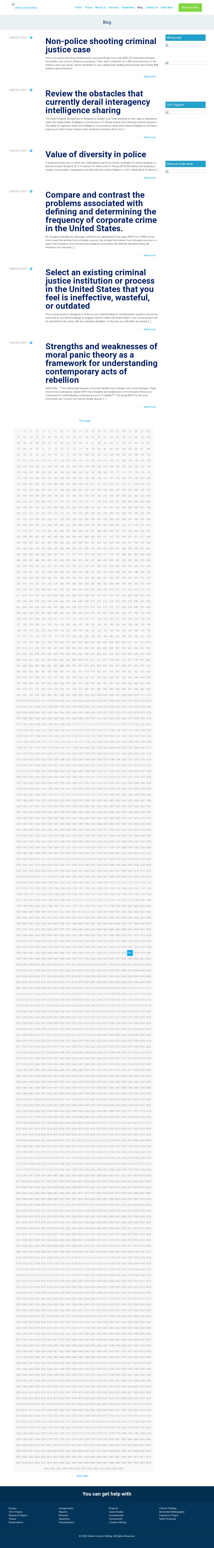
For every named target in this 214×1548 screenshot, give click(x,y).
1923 (68, 941)
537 (68, 571)
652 (99, 601)
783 (93, 636)
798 (49, 642)
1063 (55, 712)
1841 (105, 917)
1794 (86, 906)
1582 (136, 847)
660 (148, 601)
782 (87, 636)
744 (124, 624)
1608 (24, 859)
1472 (136, 818)
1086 (62, 718)
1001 (80, 695)
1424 (111, 806)
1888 (123, 929)
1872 (24, 929)
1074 (123, 712)
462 (148, 548)
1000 (74, 695)
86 (136, 448)
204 (49, 484)
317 (68, 513)
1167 (18, 741)
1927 (92, 941)
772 (25, 636)
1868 (136, 923)
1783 (18, 906)
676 (111, 607)
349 (130, 519)
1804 (148, 906)
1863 (105, 923)
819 (43, 648)
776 (49, 636)
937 (93, 677)
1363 (142, 788)
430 (87, 542)
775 (43, 636)
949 (31, 683)
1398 (86, 800)
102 (99, 454)
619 (31, 595)
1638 (74, 865)
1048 (99, 706)
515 (68, 566)
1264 (74, 765)
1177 (80, 741)
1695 (18, 882)
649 (80, 601)
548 (136, 571)
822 (62, 648)
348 (124, 519)
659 (142, 601)
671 (80, 607)
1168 (24, 741)
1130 (62, 730)
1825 (142, 911)
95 (55, 454)
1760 (148, 894)
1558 (123, 841)
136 (37, 466)
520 (99, 566)
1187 (142, 741)
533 (43, 571)
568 (124, 577)
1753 (105, 894)
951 (43, 683)
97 (68, 454)
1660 (74, 870)
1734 (123, 888)
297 (80, 507)
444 (37, 548)
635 (130, 595)
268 (37, 501)
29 (55, 437)
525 (130, 566)
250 (62, 495)
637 (142, 595)
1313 (105, 777)
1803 (142, 906)
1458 (49, 818)
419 (19, 542)
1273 (130, 765)
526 (136, 566)
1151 (55, 736)
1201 (92, 747)
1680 (62, 876)
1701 (55, 882)
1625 (130, 859)
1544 (37, 841)
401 (43, 536)
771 (19, 636)
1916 (24, 941)
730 (37, 624)
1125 (31, 730)
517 (80, 566)
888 (62, 665)
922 (136, 671)
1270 (111, 765)
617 (19, 595)
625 (68, 595)
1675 (31, 876)
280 (111, 501)
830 (111, 648)
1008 (123, 695)
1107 (55, 724)
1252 (136, 759)
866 (62, 659)
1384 (136, 794)
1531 (92, 835)
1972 (99, 952)
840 (37, 654)
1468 (111, 818)
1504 (62, 829)
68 (24, 448)
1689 (117, 876)
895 (105, 665)
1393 (55, 800)
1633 (43, 865)
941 (118, 677)
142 (74, 466)
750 (25, 630)
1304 (49, 777)
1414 (49, 806)
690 (62, 613)
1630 (24, 865)
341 (80, 519)
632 (111, 595)
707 (31, 618)
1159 (105, 736)
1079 (18, 718)
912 (74, 671)
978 (74, 689)
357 (43, 525)
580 (62, 583)
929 (43, 677)
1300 (24, 777)
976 (62, 689)
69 (31, 448)
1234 (24, 759)
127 (118, 460)
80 (99, 448)
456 (111, 548)
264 (148, 495)
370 (124, 525)
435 (118, 542)
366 (99, 525)
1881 (80, 929)
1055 (142, 706)
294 (62, 507)
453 (93, 548)
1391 (43, 800)
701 (130, 613)
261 (130, 495)
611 (118, 589)
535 (56, 571)
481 (130, 554)
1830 (37, 917)
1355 (92, 788)
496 (87, 560)
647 (68, 601)
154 (148, 466)
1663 (92, 870)
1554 (99, 841)
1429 (142, 806)
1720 (37, 888)
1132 (74, 730)
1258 (37, 765)
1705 (80, 882)
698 (111, 613)
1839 (92, 917)
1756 (123, 894)
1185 (130, 741)
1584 (148, 847)
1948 (86, 947)
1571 (68, 847)
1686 (99, 876)
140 (62, 466)
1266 (86, 765)
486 (25, 560)
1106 (49, 724)
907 (43, 671)
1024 (86, 700)
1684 (86, 876)
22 (148, 431)
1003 (92, 695)
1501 (43, 829)
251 (68, 495)
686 (37, 613)
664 (37, 607)
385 (80, 530)
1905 (92, 935)
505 (142, 560)
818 (37, 648)
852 (111, 654)
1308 (74, 777)
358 (49, 525)
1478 (37, 823)
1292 (111, 771)
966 (136, 683)
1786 (37, 906)
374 (148, 525)
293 (56, 507)
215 (118, 484)
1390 (37, 800)
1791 (68, 906)
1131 (68, 730)
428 (74, 542)
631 (105, 595)
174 (136, 472)
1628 (148, 859)
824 (74, 648)
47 (31, 443)
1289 (92, 771)
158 (37, 472)
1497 (18, 829)
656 (124, 601)
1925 (80, 941)
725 (142, 618)
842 (49, 654)
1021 (68, 700)
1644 (111, 865)
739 (93, 624)
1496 (148, 823)
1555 (105, 841)
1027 (105, 700)
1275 (142, 765)
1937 (18, 947)
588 (111, 583)
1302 (37, 777)
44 (148, 437)
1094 (111, 718)
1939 (31, 947)
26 (37, 437)
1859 (80, 923)
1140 (123, 730)
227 (56, 489)
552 (25, 577)
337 (56, 519)
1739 (18, 894)
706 (25, 618)
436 (124, 542)
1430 (148, 806)
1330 (74, 782)
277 (93, 501)
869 (80, 659)
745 (130, 624)
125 (105, 460)
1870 (148, 923)
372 (136, 525)
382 (62, 530)
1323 (31, 782)
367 (105, 525)
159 (43, 472)
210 (87, 484)
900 (136, 665)
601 (56, 589)
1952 (111, 947)
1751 (92, 894)
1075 (130, 712)
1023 (80, 700)
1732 (111, 888)
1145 (18, 736)
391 (118, 530)
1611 (43, 859)
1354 (86, 788)
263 (142, 495)
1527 (68, 835)
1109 (68, 724)
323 (105, 513)
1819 (105, 911)
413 (118, 536)
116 (49, 460)
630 (99, 595)
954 (62, 683)
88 (148, 448)
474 (87, 554)
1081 (31, 718)
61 (117, 443)
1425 (117, 806)
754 (49, 630)
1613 (55, 859)
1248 (111, 759)
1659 (68, 870)
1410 (24, 806)
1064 (62, 712)
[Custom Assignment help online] (24, 7)
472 (74, 554)
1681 (68, 876)
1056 (148, 706)
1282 (49, 771)
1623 (117, 859)
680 (136, 607)
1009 (130, 695)
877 (130, 659)
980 (87, 689)
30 (62, 437)
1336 (111, 782)
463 (19, 554)
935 (80, 677)
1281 (43, 771)
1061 (43, 712)
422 (37, 542)
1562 (148, 841)
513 (56, 566)
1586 (24, 853)
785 (105, 636)
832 (124, 648)
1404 (123, 800)
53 (68, 443)
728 (25, 624)
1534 (111, 835)
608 (99, 589)
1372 (62, 794)
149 (118, 466)
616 (148, 589)
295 (68, 507)
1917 (31, 941)
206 (62, 484)
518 (87, 566)
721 (118, 618)
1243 (80, 759)
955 (68, 683)
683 (19, 613)
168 (99, 472)
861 (31, 659)
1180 (99, 741)
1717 (18, 888)
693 (80, 613)
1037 (31, 706)
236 (111, 489)
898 (124, 665)
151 (130, 466)
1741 (31, 894)
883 (31, 665)
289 (31, 507)
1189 (18, 747)
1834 (62, 917)
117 (56, 460)
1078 (148, 712)
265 (19, 501)
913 (80, 671)
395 (142, 530)
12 (86, 431)
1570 (62, 847)
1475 (18, 823)
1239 (55, 759)
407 (80, 536)
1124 (24, 730)
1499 (31, 829)
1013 (18, 700)
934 (74, 677)
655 (118, 601)
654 (111, 601)
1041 (55, 706)
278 (99, 501)
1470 (123, 818)
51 (55, 443)
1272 (123, 765)
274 (74, 501)
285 (142, 501)
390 (111, 530)
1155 (80, 736)
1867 (130, 923)
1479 (43, 823)
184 (62, 478)
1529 (80, 835)
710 (49, 618)
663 (31, 607)
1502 (49, 829)
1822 (123, 911)
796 (37, 642)
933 (68, 677)
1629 (18, 865)
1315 (117, 777)
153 (142, 466)
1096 (123, 718)
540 (87, 571)
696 (99, 613)
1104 (37, 724)
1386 (148, 794)
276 (87, 501)
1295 (130, 771)
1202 (99, 747)
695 (93, 613)
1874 (37, 929)
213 (105, 484)
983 (105, 689)
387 (93, 530)
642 (37, 601)
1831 (43, 917)
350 (136, 519)
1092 (99, 718)
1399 (92, 800)
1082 (37, 718)
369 (118, 525)
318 (74, 513)
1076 (136, 712)
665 (43, 607)
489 (43, 560)
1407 (142, 800)
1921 (55, 941)
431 (93, 542)
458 (124, 548)
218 (136, 484)
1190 (24, 747)
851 (105, 654)
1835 (68, 917)
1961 (31, 952)
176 (148, 472)
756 (62, 630)
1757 (130, 894)
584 (87, 583)
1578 (111, 847)
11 (80, 431)
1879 (68, 929)
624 (62, 595)
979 (80, 689)
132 (148, 460)
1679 (55, 876)
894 (99, 665)
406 (74, 536)
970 (25, 689)
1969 (80, 952)
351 (142, 519)
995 (43, 695)
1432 (24, 812)
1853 (43, 923)
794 (25, 642)
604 (74, 589)
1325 (43, 782)
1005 (105, 695)
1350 (62, 788)
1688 (111, 876)
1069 (92, 712)
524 (124, 566)
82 (111, 448)
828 (99, 648)
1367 (31, 794)
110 (148, 454)
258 (111, 495)
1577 (105, 847)
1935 (142, 941)
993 (31, 695)
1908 (111, 935)
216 (124, 484)
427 (68, 542)
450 (74, 548)
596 (25, 589)
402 (49, 536)
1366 (24, 794)
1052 (123, 706)
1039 (43, 706)
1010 (136, 695)
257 (105, 495)
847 (80, 654)
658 (136, 601)
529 (19, 571)
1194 (49, 747)
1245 (92, 759)
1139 (117, 730)
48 (37, 443)
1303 (43, 777)
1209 (142, 747)
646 (62, 601)
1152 (62, 736)
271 (56, 501)
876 (124, 659)
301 (105, 507)
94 (49, 454)
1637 (68, 865)
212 (99, 484)
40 (123, 437)
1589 (43, 853)
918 (111, 671)
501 (118, 560)
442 (25, 548)
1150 (49, 736)
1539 (142, 835)
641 (31, 601)
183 (56, 478)
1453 (18, 818)
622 (49, 595)
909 (56, 671)
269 (43, 501)
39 (117, 437)
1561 (142, 841)
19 (130, 431)
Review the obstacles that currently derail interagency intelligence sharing (97, 102)
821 (56, 648)
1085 (55, 718)
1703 (68, 882)
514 (62, 566)
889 (68, 665)
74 (62, 448)
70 (37, 448)
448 (62, 548)
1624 (123, 859)
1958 (148, 947)
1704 (74, 882)
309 (19, 513)
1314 (111, 777)
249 (56, 495)
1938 (24, 947)
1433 (31, 812)
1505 (68, 829)
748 (148, 624)
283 (130, 501)
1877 (55, 929)
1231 (142, 753)
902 (148, 665)
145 (93, 466)
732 (49, 624)
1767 (55, 900)
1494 (136, 823)
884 (37, 665)
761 (93, 630)
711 (56, 618)
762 (99, 630)
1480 (49, 823)
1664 (99, 870)
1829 (31, 917)
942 (124, 677)
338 (62, 519)
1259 (43, 765)
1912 (136, 935)
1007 (117, 695)
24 (24, 437)
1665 (105, 870)
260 (124, 495)
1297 (142, 771)
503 (130, 560)
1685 (92, 876)
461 (142, 548)
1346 (37, 788)
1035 (18, 706)
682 (148, 607)
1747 (68, 894)
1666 (111, 870)
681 (142, 607)
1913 (142, 935)
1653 (31, 870)
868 (74, 659)
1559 (130, 841)
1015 (31, 700)
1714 (136, 882)
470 (62, 554)
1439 (68, 812)
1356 (99, 788)
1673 (18, 876)
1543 (31, 841)
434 (111, 542)
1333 (92, 782)
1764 (37, 900)
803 (80, 642)
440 (148, 542)
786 (111, 636)
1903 (80, 935)
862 (37, 659)
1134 (86, 730)
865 (56, 659)
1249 (117, 759)
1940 (37, 947)
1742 (37, 894)
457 (118, 548)
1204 (111, 747)
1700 (49, 882)
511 (43, 566)
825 (80, 648)
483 (142, 554)
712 (62, 618)
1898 (49, 935)
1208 (136, 747)
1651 (18, 870)
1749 (80, 894)
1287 (80, 771)
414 (124, 536)
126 (111, 460)
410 (99, 536)
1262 (62, 765)
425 (56, 542)
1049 (105, 706)
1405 (130, 800)
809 (118, 642)
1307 (68, 777)
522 (111, 566)
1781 (142, 900)
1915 (18, 941)
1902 (74, 935)
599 (43, 589)
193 (118, 478)
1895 (31, 935)
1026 (99, 700)
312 (37, 513)
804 (87, 642)
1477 (31, 823)
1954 (123, 947)
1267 (92, 765)
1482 (62, 823)
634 (124, 595)
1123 (18, 730)
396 (148, 530)
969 (19, 689)
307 (142, 507)
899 (130, 665)
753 (43, 630)
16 (111, 431)
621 (43, 595)
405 (68, 536)
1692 (136, 876)
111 (19, 460)
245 (31, 495)
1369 (43, 794)
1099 (142, 718)
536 (62, 571)
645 (56, 601)
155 (19, 472)
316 (62, 513)
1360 (123, 788)
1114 (99, 724)
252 (74, 495)
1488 (99, 823)
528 (148, 566)
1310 (86, 777)
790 (136, 636)
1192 (37, 747)
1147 (31, 736)
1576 (99, 847)
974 (49, 689)
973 (43, 689)
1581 (130, 847)
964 (124, 683)
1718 (24, 888)
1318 (136, 777)
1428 (136, 806)
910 (62, 671)
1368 (37, 794)
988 (136, 689)
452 (87, 548)
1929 (105, 941)
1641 (92, 865)
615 (142, 589)
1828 (24, 917)
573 (19, 583)
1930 (111, 941)
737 (80, 624)
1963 (43, 952)
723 (130, 618)
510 (37, 566)
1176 (74, 741)
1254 (148, 759)
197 (142, 478)
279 (105, 501)
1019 (55, 700)
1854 (49, 923)
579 (56, 583)
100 (87, 454)
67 (18, 448)
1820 (111, 911)
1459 (55, 818)
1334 (99, 782)
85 (130, 448)
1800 (123, 906)
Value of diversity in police (95, 154)
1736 (136, 888)
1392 (49, 800)
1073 (117, 712)
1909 (117, 935)
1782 (148, 900)
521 (105, 566)
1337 (117, 782)
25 (31, 437)
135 (31, 466)
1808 (37, 911)
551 (19, 577)
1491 (117, 823)
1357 (105, 788)
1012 (148, 695)
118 (62, 460)
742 (111, 624)
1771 (80, 900)
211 (93, 484)
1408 (148, 800)
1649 (142, 865)
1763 (31, 900)
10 (74, 431)
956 (74, 683)
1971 (92, 952)
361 (68, 525)
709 (43, 618)
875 (118, 659)
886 (49, 665)
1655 (43, 870)
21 (142, 431)
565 (105, 577)
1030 (123, 700)
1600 (111, 853)
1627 (142, 859)
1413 (43, 806)
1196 (62, 747)
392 (124, 530)
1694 (148, 876)
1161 (117, 736)
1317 (130, 777)
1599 (105, 853)
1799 (117, 906)
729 (31, 624)
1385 (142, 794)
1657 (55, 870)
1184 (123, 741)
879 (142, 659)
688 (49, 613)
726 (148, 618)
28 (49, 437)
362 (74, 525)
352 (148, 519)
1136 (99, 730)
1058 (24, 712)
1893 (18, 935)
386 (87, 530)
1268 (99, 765)
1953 (117, 947)
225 (43, 489)
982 (99, 689)
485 (19, 560)
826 (87, 648)
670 (74, 607)
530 (25, 571)
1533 (105, 835)
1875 (43, 929)
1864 (111, 923)
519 (93, 566)
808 (111, 642)
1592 (62, 853)
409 (93, 536)
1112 (86, 724)
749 (19, 630)
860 (25, 659)
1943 (55, 947)
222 (25, 489)
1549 (68, 841)
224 (37, 489)
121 (80, 460)
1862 (99, 923)
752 (37, 630)
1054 (136, 706)
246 (37, 495)
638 (148, 595)
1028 (111, 700)
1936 (148, 941)
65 (142, 443)
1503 (55, 829)
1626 (136, 859)
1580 (123, 847)
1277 (18, 771)
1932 (123, 941)
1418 (74, 806)
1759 (142, 894)
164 (74, 472)
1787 (43, 906)
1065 (68, 712)
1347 (43, 788)
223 (31, 489)
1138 (111, 730)
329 (142, 513)
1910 (123, 935)
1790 (62, 906)
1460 (62, 818)
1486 (86, 823)
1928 (99, 941)
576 (37, 583)
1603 (130, 853)
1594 (74, 853)
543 (105, 571)
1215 (43, 753)
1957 (142, 947)
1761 (18, 900)
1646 (123, 865)
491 (56, 560)
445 (43, 548)
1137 (105, 730)
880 (148, 659)
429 (80, 542)
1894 (24, 935)
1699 (43, 882)
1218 (62, 753)
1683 (80, 876)
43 (142, 437)
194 (124, 478)
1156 (86, 736)
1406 (136, 800)
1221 (80, 753)
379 (43, 530)
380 (49, 530)
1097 (130, 718)
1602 (123, 853)
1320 (148, 777)
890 (74, 665)
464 (25, 554)
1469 (117, 818)
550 (148, 571)
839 (31, 654)
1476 (24, 823)
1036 (24, 706)
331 (19, 519)
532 (37, 571)
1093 (105, 718)
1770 (74, 900)
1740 (24, 894)
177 (19, 478)
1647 (130, 865)
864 (49, 659)
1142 (136, 730)
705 (19, 618)
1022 (74, 700)
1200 (86, 747)
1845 (130, 917)
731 (43, 624)
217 (130, 484)
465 (31, 554)
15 (105, 431)
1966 (62, 952)
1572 (74, 847)
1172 (49, 741)
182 (49, 478)
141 (68, 466)
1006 (111, 695)
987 (130, 689)
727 (19, 624)
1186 (136, 741)
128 (124, 460)
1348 (49, 788)
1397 (80, 800)
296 (74, 507)
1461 (68, 818)
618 (25, 595)
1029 (117, 700)
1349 (55, 788)
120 (74, 460)
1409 (18, 806)
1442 (86, 812)
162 (62, 472)
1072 (111, 712)
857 (142, 654)
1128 (49, 730)
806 (99, 642)
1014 (24, 700)
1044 (74, 706)
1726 (74, 888)
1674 (24, 876)
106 (124, 454)
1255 (18, 765)
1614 (62, 859)
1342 (148, 782)
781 (80, 636)
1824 (136, 911)
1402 (111, 800)
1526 (62, 835)
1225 (105, 753)
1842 (111, 917)
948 (25, 683)
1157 (92, 736)
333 (31, 519)
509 (31, 566)
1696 (24, 882)
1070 (99, 712)
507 (19, 566)
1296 (136, 771)
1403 (117, 800)
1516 (136, 829)
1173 (55, 741)
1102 (24, 724)
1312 (99, 777)
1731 (105, 888)
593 (142, 583)
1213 (31, 753)
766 (124, 630)
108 (136, 454)
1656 (49, 870)
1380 (111, 794)
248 (49, 495)
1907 (105, 935)
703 (142, 613)
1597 (92, 853)
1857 (68, 923)
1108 (62, 724)
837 (19, 654)
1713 (130, 882)
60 (111, 443)
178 (25, 478)
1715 (142, 882)
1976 (123, 952)
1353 (80, 788)
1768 (62, 900)
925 (19, 677)
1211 (18, 753)
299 (93, 507)
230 (74, 489)
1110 (74, 724)
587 (105, 583)
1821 (117, 911)
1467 (105, 818)
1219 (68, 753)
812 (136, 642)
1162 (123, 736)
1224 (99, 753)
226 (49, 489)
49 (43, 443)
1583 (142, 847)
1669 (130, 870)
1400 (99, 800)
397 (19, 536)
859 (19, 659)
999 (68, 695)
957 (80, 683)
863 (43, 659)
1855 (55, 923)
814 (148, 642)
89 (18, 454)
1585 (18, 853)
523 (118, 566)
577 (43, 583)
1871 (18, 929)
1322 (24, 782)
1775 (105, 900)
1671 (142, 870)
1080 (24, 718)
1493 (130, 823)
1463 (80, 818)
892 (87, 665)
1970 (86, 952)
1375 (80, 794)
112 (25, 460)
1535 (117, 835)
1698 (37, 882)
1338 (123, 782)
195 (130, 478)
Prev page (84, 420)
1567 (43, 847)
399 (31, 536)
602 (62, 589)
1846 (136, 917)
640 (25, 601)
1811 (55, 911)
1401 (105, 800)
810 (124, 642)
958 (87, 683)
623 (56, 595)
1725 (68, 888)
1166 (148, 736)
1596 (86, 853)
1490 (111, 823)
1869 (142, 923)
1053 (130, 706)
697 (105, 613)
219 (142, 484)
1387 (18, 800)
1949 (92, 947)
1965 (55, 952)
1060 (37, 712)
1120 (136, 724)
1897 (43, 935)
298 (87, 507)
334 (37, 519)
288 (25, 507)
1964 (49, 952)
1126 (37, 730)
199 (19, 484)
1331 (80, 782)
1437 (55, 812)
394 (136, 530)
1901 (68, 935)
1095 (117, 718)
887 (56, 665)
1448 (123, 812)
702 (136, 613)
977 (68, 689)
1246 (99, 759)
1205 (117, 747)
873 (105, 659)
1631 (31, 865)
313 (43, 513)
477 (105, 554)
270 (49, 501)
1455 (31, 818)
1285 (68, 771)
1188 (148, 741)
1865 (117, 923)
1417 (68, 806)
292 (49, 507)
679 (130, 607)
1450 (136, 812)
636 (136, 595)
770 (148, 630)
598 (37, 589)
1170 (37, 741)
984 (111, 689)
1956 (136, 947)
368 (111, 525)
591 (130, 583)
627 (80, 595)
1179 (92, 741)
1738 (148, 888)
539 (80, 571)
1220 (74, 753)
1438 (62, 812)
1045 (80, 706)
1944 (62, 947)
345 (105, 519)
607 (93, 589)
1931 (117, 941)
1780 (136, 900)
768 (136, 630)
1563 (18, 847)
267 (31, 501)
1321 (18, 782)
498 (99, 560)
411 (105, 536)
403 (56, 536)
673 (93, 607)
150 (124, 466)
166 (87, 472)
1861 (92, 923)
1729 (92, 888)
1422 (99, 806)
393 (130, 530)
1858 (74, 923)
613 (130, 589)
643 (43, 601)
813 (142, 642)
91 (31, 454)
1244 (86, 759)
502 (124, 560)
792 (148, 636)
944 (136, 677)
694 (87, 613)
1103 (31, 724)
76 (74, 448)
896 (111, 665)
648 (74, 601)
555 (43, 577)
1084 (49, 718)
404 (62, 536)
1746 (62, 894)
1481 (55, 823)
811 (130, 642)
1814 (74, 911)
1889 (130, 929)
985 (118, 689)
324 (111, 513)
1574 (86, 847)
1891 (142, 929)
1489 (105, 823)
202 (37, 484)
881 (19, 665)
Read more (150, 76)
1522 (37, 835)
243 (19, 495)
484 (148, 554)
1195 (55, 747)
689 (56, 613)
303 (118, 507)
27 (43, 437)
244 (25, 495)
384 (74, 530)
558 (62, 577)
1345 (31, 788)
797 (43, 642)
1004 (99, 695)
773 (31, 636)
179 (31, 478)
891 (80, 665)
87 (142, 448)
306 (136, 507)
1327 (55, 782)
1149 (43, 736)
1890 (136, 929)
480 (124, 554)
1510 (99, 829)
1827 (18, 917)
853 (118, 654)
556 (49, 577)
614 (136, 589)
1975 (117, 952)
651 (93, 601)
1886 (111, 929)
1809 (43, 911)
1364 (148, 788)
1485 (80, 823)
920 (124, 671)
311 (31, 513)
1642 (99, 865)
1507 (80, 829)
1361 (130, 788)
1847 (142, 917)
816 (25, 648)
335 (43, 519)
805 (93, 642)
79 (92, 448)
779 (68, 636)
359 (56, 525)
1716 (148, 882)
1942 (49, 947)
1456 (37, 818)
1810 (49, 911)
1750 (86, 894)
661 (19, 607)
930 (49, 677)
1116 (111, 724)
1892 (148, 929)
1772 (86, 900)
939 (105, 677)
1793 (80, 906)
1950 (99, 947)
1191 (31, 747)
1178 (86, 741)
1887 (117, 929)
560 (74, 577)
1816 (86, 911)
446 (49, 548)
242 (148, 489)
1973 (105, 952)
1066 (74, 712)
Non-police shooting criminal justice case (100, 45)
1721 (43, 888)
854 (124, 654)
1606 (148, 853)
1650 (148, 865)
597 (31, 589)
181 (43, 478)
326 (124, 513)
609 (105, 589)
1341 (142, 782)
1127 (43, 730)
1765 (43, 900)
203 (43, 484)
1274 (136, 765)
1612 (49, 859)
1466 (99, 818)
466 (37, 554)
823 (68, 648)
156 (25, 472)
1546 (49, 841)
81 (105, 448)
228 (62, 489)
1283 (55, 771)
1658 (62, 870)
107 (130, 454)
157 (31, 472)
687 (43, 613)
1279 (31, 771)
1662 (86, 870)
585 (93, 583)
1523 (43, 835)
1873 (31, 929)
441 (19, 548)
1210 (148, 747)
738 (87, 624)
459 (130, 548)
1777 (117, 900)
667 (56, 607)
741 (105, 624)
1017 (43, 700)
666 (49, 607)
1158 (99, 736)
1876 (49, 929)
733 (56, 624)
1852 (37, 923)
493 (68, 560)
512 (49, 566)
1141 (130, 730)
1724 (62, 888)
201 (31, 484)
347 (118, 519)
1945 (68, 947)
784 (99, 636)
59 (105, 443)
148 (111, 466)
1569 (55, 847)
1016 (37, 700)
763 (105, 630)
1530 (86, 835)
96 (62, 454)
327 (130, 513)
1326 (49, 782)
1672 (148, 870)
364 (87, 525)
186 (74, 478)
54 (74, 443)
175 (142, 472)
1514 (123, 829)
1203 (105, 747)
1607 (18, 859)
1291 (105, 771)
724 (136, 618)
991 (19, 695)
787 (118, 636)
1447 (117, 812)
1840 (99, 917)
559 (68, 577)
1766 (49, 900)
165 (80, 472)
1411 (31, 806)
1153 (68, 736)
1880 (74, 929)
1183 (117, 741)
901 (142, 665)
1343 (18, 788)
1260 (49, 765)
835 (142, 648)
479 (118, 554)
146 (99, 466)
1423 (105, 806)
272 (62, 501)
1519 (18, 835)
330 (148, 513)
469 (56, 554)
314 (49, 513)
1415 (55, 806)
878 (136, 659)
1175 (68, 741)
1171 (43, 741)
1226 (111, 753)
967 (142, 683)
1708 (99, 882)
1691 (130, 876)
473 (80, 554)
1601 (117, 853)
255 (93, 495)
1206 (123, 747)
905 (31, 671)
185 (68, 478)
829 (105, 648)
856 (136, 654)
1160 (111, 736)
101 (93, 454)
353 (19, 525)
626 (74, 595)
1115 (105, 724)
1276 (148, 765)
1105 (43, 724)
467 (43, 554)
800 (62, 642)
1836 (74, 917)
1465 (92, 818)
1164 (136, 736)
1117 (117, 724)
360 (62, 525)
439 (142, 542)
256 (99, 495)
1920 (49, 941)
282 (124, 501)
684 (25, 613)
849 (93, 654)
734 (62, 624)
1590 (49, 853)
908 (49, 671)
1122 (148, 724)
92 (37, 454)
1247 (105, 759)
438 (136, 542)
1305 (55, 777)
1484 (74, 823)
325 (118, 513)
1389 (31, 800)
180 (37, 478)
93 (43, 454)
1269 (105, 765)
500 (111, 560)
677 (118, 607)
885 (43, 665)
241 (142, 489)
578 (49, 583)
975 (56, 689)
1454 (24, 818)
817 (31, 648)
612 (124, 589)
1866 (123, 923)
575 (31, 583)
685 (31, 613)
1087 (68, 718)
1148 (37, 736)
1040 (49, 706)
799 (56, 642)
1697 (31, 882)
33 (80, 437)
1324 (37, 782)
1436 (49, 812)
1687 (105, 876)
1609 (31, 859)
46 (24, 443)
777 (56, 636)
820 (49, 648)
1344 (24, 788)
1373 (68, 794)
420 (25, 542)
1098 (136, 718)
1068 (86, 712)
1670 (136, 870)
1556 (111, 841)
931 (56, 677)
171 (118, 472)
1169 (31, 741)
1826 (148, 911)
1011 (142, 695)
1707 (92, 882)
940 (111, 677)
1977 (130, 952)
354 (25, 525)
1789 (55, 906)
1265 (80, 765)
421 (31, 542)
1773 (92, 900)
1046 (86, 706)
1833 (55, 917)
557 (56, 577)
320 (87, 513)
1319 (142, 777)
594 (148, 583)
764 (111, 630)
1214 (37, 753)
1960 (24, 952)
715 (80, 618)
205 (56, 484)
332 (25, 519)
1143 (142, 730)
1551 (80, 841)
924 (148, 671)
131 (142, 460)
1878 (62, 929)
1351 (68, 788)
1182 (111, 741)
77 (80, 448)
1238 (49, 759)
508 (25, 566)
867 (68, 659)
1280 (37, 771)
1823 (130, 911)
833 (130, 648)
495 (80, 560)
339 (68, 519)
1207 (130, 747)
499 (105, 560)
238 (124, 489)
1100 (148, 718)
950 (37, 683)
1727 (80, 888)
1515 (130, 829)
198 (148, 478)
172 (124, 472)
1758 (136, 894)
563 (93, 577)
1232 (148, 753)
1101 (18, 724)
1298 (148, 771)
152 (136, 466)
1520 (24, 835)
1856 (62, 923)
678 (124, 607)
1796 (99, 906)
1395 (68, 800)
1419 (80, 806)
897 (118, 665)
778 (62, 636)
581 (68, 583)
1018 (49, 700)
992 (25, 695)
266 (25, 501)
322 (99, 513)
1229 (130, 753)
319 (80, 513)
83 (117, 448)
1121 (142, 724)
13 (92, 431)
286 (148, 501)
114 (37, 460)
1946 (74, 947)
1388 (24, 800)
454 (99, 548)
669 (68, 607)
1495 (142, 823)
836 (148, 648)
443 (31, 548)
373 (142, 525)
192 (111, 478)
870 (87, 659)
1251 (130, 759)
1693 (142, 876)
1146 (24, 736)
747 (142, 624)
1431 (18, 812)
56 (86, 443)
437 (130, 542)
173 (130, 472)
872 (99, 659)
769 (142, 630)
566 (111, 577)
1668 (123, 870)
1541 (18, 841)
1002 (86, 695)
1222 (86, 753)
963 (118, 683)
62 (123, 443)
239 (130, 489)
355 (31, 525)
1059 (31, 712)
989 (142, 689)
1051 (117, 706)
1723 (55, 888)
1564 (24, 847)
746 (136, 624)
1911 (130, 935)
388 (99, 530)
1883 (92, 929)
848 (87, 654)
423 (43, 542)
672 (87, 607)
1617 (80, 859)
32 (74, 437)
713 (68, 618)
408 (87, 536)
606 (87, 589)
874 (111, 659)
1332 (86, 782)
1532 (99, 835)
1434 (37, 812)
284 (136, 501)
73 (55, 448)
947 (19, 683)
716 (87, 618)
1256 (24, 765)
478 (111, 554)
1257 (31, 765)
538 (74, 571)
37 (105, 437)
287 (19, 507)
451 (80, 548)
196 (136, 478)
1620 (99, 859)
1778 (123, 900)
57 (92, 443)
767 (130, 630)
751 (31, 630)
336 (49, 519)
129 (130, 460)
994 (37, 695)
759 (80, 630)
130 (136, 460)
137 (43, 466)
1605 (142, 853)
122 (87, 460)
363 (80, 525)
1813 (68, 911)
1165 (142, 736)
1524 (49, 835)
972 (37, 689)
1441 (80, 812)
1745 (55, 894)
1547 (55, 841)
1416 (62, 806)
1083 (43, 718)
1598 (99, 853)
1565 (31, 847)
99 (80, 454)
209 (80, 484)
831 (118, 648)
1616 (74, 859)
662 (25, 607)
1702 (62, 882)
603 (68, 589)
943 (130, 677)
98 (74, 454)
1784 (24, 906)
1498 (24, 829)
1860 (86, 923)
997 (56, 695)
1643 (105, 865)
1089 (80, 718)
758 (74, 630)
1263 (68, 765)
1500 (37, 829)
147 (105, 466)
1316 (123, 777)
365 (93, 525)
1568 (49, 847)
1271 (117, 765)
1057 (18, 712)
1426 (123, 806)
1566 (37, 847)
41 (130, 437)
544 (111, 571)
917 (105, 671)
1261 (55, 765)
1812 (62, 911)
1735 (130, 888)
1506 (74, 829)
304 (124, 507)
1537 (130, 835)
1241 (68, 759)
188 (87, 478)
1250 (123, 759)
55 (80, 443)
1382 (123, 794)
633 (118, 595)
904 (25, 671)
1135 (92, 730)
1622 (111, 859)
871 (93, 659)
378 (37, 530)
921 (130, 671)
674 (99, 607)
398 (25, 536)
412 (111, 536)
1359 (117, 788)
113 (31, 460)
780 (74, 636)
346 (111, 519)
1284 (62, 771)
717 (93, 618)
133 (19, 466)
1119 (130, 724)
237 (118, 489)
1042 (62, 706)
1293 (117, 771)
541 (93, 571)
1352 (74, 788)
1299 (18, 777)
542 (99, 571)
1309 (80, 777)
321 (93, 513)
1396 (74, 800)
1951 (105, 947)
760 (87, 630)
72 (49, 448)
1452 (148, 812)
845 (68, 654)
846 (74, 654)
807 (105, 642)
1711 (117, 882)
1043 (68, 706)
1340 (136, 782)
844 (62, 654)
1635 (55, 865)
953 (56, 683)
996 (49, 695)
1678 (49, 876)
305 (130, 507)
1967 (68, 952)
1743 (43, 894)
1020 (62, 700)
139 (56, 466)
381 (56, 530)
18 (123, 431)
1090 (86, 718)
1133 (80, 730)
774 (37, 636)
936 (87, 677)
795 (31, 642)
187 (80, 478)
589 (118, 583)
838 (25, 654)
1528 (74, 835)
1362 (136, 788)
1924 (74, 941)
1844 (123, 917)
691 (68, 613)
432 (99, 542)
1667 (117, 870)
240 (136, 489)
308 (148, 507)
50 (49, 443)
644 (49, 601)
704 (148, 613)
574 (25, 583)
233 (93, 489)
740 (99, 624)
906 (37, 671)
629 (93, 595)
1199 (80, 747)
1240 (62, 759)
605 (80, 589)
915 (93, 671)
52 (62, 443)
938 (99, 677)
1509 (92, 829)
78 (86, 448)
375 (19, 530)
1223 (92, 753)
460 (136, 548)
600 (49, 589)
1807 (31, 911)
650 (87, 601)
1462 (74, 818)
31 (68, 437)
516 (74, 566)
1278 (24, 771)
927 (31, 677)
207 (68, 484)
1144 (148, 730)
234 (99, 489)
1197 (68, 747)
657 (130, 601)
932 (62, 677)
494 (74, 560)
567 (118, 577)
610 (111, 589)
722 (124, 618)
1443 (92, 812)
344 (99, 519)
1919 (43, 941)
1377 (92, 794)
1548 (62, 841)
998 (62, 695)
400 (37, 536)
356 (37, 525)
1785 (31, 906)
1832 (49, 917)
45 (18, 443)
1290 (99, 771)
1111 (80, 724)
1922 (62, 941)
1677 (43, 876)
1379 (105, 794)
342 (87, 519)
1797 (105, 906)
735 (68, 624)
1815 (80, 911)
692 (74, 613)
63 (130, 443)
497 (93, 560)
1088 (74, 718)
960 (99, 683)
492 (62, 560)
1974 (111, 952)
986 (124, 689)
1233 (18, 759)
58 (99, 443)
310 (25, 513)
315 (56, 513)
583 (80, 583)
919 (118, 671)
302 (111, 507)
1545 (43, 841)
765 (118, 630)
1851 (31, 923)
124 (99, 460)
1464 (86, 818)
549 (142, 571)
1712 (123, 882)
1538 (136, 835)
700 (124, 613)
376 (25, 530)
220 (148, 484)
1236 (37, 759)
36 (99, 437)
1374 (74, 794)
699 (118, 613)
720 (111, 618)
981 (93, 689)
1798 (111, 906)
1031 (130, 700)
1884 (99, 929)
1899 (55, 935)
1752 (99, 894)
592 (136, 583)
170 (111, 472)
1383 (130, 794)
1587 (31, 853)
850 (99, 654)
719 (105, 618)
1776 (111, 900)
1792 (74, 906)
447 (56, 548)
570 (136, 577)
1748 (74, 894)
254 (87, 495)
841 (43, 654)
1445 (105, 812)
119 (68, 460)
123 (93, 460)
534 (49, 571)
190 (99, 478)
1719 (31, 888)
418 (148, 536)
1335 (105, 782)
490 (49, 560)
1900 (62, 935)
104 (111, 454)
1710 (111, 882)
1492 (123, 823)
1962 (37, 952)
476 (99, 554)
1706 (86, 882)
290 (37, 507)
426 (62, 542)
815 (19, 648)
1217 (55, 753)
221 (19, 489)
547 (130, 571)
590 (124, 583)
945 (142, 677)
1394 (62, 800)
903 (19, 671)
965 (130, 683)
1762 (24, 900)
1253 (142, 759)
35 (92, 437)
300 (99, 507)
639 (19, 601)
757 (68, 630)
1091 (92, 718)
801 (68, 642)
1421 (92, 806)
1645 (117, 865)
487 (31, 560)
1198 (74, 747)
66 (148, 443)
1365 (18, 794)
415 (130, 536)
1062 (49, 712)
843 (56, 654)
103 (105, 454)
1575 (92, 847)
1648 (136, 865)
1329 (68, 782)
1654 (37, 870)
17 (117, 431)
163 (68, 472)
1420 (86, 806)
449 (68, 548)
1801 (130, 906)
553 (31, 577)
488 (37, 560)
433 (105, 542)
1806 (24, 911)
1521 (31, 835)
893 (93, 665)
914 (87, 671)
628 (87, 595)
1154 (74, 736)
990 (148, 689)
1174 (62, 741)
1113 (92, 724)
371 (130, 525)
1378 (99, 794)
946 (148, 677)
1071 (105, 712)
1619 (92, 859)
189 (93, 478)
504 (136, 560)
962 (111, 683)
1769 (68, 900)
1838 (86, 917)
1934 (136, 941)
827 (93, 648)
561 (80, 577)
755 (56, 630)
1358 (111, 788)
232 (87, 489)
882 (25, 665)
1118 (123, 724)
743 (118, 624)
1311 (92, 777)
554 (37, 577)
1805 (18, 911)
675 (105, 607)
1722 (49, 888)
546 (124, 571)
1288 (86, 771)
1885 (105, 929)
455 (105, 548)
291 (43, 507)
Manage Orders (190, 7)
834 (136, 648)
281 (118, 501)
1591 (55, 853)
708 (37, 618)
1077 (142, 712)
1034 (148, 700)
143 (80, 466)
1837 (80, 917)
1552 (86, 841)
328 (136, 513)
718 (99, 618)
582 (74, 583)
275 (80, 501)
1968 (74, 952)
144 (87, 466)
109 (142, 454)
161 (56, 472)
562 (87, 577)
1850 (24, 923)
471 (68, 554)
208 (74, 484)
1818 (99, 911)
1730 (99, 888)
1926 (86, 941)
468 (49, 554)
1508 (86, 829)
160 (49, 472)
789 (130, 636)
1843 (117, 917)
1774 (99, 900)
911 (68, 671)
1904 (86, 935)
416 (136, 536)
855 (130, 654)
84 (123, 448)
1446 (111, 812)
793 (19, 642)
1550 (74, 841)
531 (31, 571)
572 (148, 577)
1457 (43, 818)
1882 (86, 929)
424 (49, 542)
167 (93, 472)
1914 (148, 935)
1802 (136, 906)
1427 (130, 806)
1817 (92, 911)
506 (148, 560)
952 (49, 683)
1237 (43, 759)
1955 (130, 947)
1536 (123, 835)
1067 (80, 712)
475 (93, 554)
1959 (18, 952)
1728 (86, 888)
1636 (62, 865)
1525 (55, 835)
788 (124, 636)
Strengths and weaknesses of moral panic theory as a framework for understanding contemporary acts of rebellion (101, 363)
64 (136, 443)
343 (93, 519)
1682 (74, 876)
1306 (62, 777)
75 (68, 448)
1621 (105, 859)
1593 (68, 853)
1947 (80, 947)
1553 (92, 841)
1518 (148, 829)
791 (142, 636)
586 (99, 583)
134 (25, 466)
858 (148, 654)
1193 (43, 747)
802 (74, 642)
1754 (111, 894)
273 (68, 501)
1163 (130, 736)
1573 (80, 847)
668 (62, 607)
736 (74, 624)
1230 (136, 753)
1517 (142, 829)
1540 (148, 835)
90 (24, 454)
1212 (24, 753)
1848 (148, 917)
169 (105, 472)
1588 (37, 853)
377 (31, 530)
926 (25, 677)
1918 (37, 941)
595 (19, 589)
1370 (49, 794)
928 (37, 677)
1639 (80, 865)
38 (111, 437)
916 (99, 671)
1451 (142, 812)
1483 (68, 823)
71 (43, 448)
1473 (142, 818)
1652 (24, 870)
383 (68, 530)
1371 (55, 794)
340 (74, 519)
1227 (117, 753)
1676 (37, 876)
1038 (37, 706)
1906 (99, 935)
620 (37, 595)
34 (86, 437)
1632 (37, 865)
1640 (86, 865)
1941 (43, 947)
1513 (117, 829)
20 (136, 431)
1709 (105, 882)
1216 (49, 753)
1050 (111, 706)
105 (118, 454)
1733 (117, 888)
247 (43, 495)
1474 (148, 818)
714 (74, 618)
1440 (74, 812)
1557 (117, 841)
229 (68, 489)
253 (80, 495)
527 (142, 566)
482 (136, 554)
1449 (130, 812)
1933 (130, 941)
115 (43, 460)
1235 (31, 759)
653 (105, 601)
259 (118, 495)
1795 (92, 906)
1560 (136, 841)
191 (105, 478)
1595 (80, 853)
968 (148, 683)
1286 (74, 771)
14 (99, 431)
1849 (18, 923)
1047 (92, 706)
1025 (92, 700)
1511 (105, 829)
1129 (55, 730)
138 (49, 466)
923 (142, 671)
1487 (92, 823)
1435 (43, 812)
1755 (117, 894)
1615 (68, 859)
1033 (142, 700)
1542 (24, 841)
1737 (142, 888)
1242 (74, 759)
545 (118, 571)
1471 (130, 818)
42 (136, 437)
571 (142, 577)
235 (105, 489)
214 (111, 484)
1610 (37, 859)
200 (25, 484)
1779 (130, 900)
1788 (49, 906)
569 (130, 577)
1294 (123, 771)
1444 (99, 812)
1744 (49, 894)
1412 (37, 806)
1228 (123, 753)
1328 (62, 782)
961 (105, 683)
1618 (86, 859)
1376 (86, 794)
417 (142, 536)
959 (93, 683)
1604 (136, 853)
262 (136, 495)
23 (18, 437)
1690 (123, 876)
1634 (49, 865)
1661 (80, 870)
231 (80, 489)
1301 (31, 777)
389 (105, 530)
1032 (136, 700)
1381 (117, 794)
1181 (105, 741)
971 (31, 689)
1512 (111, 829)
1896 (37, 935)
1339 (130, 782)
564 (99, 577)
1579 (117, 847)
